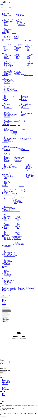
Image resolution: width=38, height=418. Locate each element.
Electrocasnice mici (5, 75)
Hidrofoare (27, 169)
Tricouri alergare (7, 224)
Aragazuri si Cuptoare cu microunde (20, 74)
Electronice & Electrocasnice (6, 382)
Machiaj (19, 125)
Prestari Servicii (4, 285)
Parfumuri (11, 130)
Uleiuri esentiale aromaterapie (9, 89)
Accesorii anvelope (7, 45)
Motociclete (27, 46)
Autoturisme (4, 46)
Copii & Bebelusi (23, 118)
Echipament (6, 217)
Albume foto (6, 284)
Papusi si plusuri (24, 190)
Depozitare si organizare (8, 163)
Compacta (6, 49)
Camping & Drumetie (5, 218)
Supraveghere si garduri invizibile (9, 259)
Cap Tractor (29, 55)
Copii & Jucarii (4, 185)
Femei (3, 118)
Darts (5, 232)
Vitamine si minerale (23, 137)
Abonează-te (12, 408)
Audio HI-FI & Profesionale (8, 70)
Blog (3, 301)
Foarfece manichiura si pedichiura (9, 141)
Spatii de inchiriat (7, 35)
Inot (17, 233)
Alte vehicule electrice (28, 65)
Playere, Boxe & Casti (7, 74)
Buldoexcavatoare (18, 56)
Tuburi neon (6, 184)
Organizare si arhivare (7, 283)
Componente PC (7, 17)
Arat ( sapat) (6, 56)
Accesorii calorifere (7, 171)
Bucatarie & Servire (22, 99)
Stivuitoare (17, 60)
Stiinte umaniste (6, 269)
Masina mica (6, 51)
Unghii (21, 128)
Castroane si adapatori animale (19, 237)
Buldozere (17, 57)
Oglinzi (22, 115)
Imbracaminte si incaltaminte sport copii (8, 211)
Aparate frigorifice (18, 69)
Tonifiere (18, 213)
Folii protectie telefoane (22, 17)
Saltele (14, 93)
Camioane (26, 52)
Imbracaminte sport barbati (8, 209)
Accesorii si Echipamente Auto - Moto (8, 61)
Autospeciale (18, 51)
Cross (28, 48)
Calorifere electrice (7, 83)
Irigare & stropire (28, 165)
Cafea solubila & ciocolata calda (19, 197)
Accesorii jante (18, 45)
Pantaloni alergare (7, 223)
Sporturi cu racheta (18, 214)
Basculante (28, 57)
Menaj (35, 287)
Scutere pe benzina (19, 48)
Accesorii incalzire (7, 172)
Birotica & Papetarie (5, 278)
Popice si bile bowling (7, 234)
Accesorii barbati (16, 121)
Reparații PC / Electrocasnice (6, 290)
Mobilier (35, 286)
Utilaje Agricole (4, 53)
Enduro (28, 50)
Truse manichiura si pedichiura (9, 139)
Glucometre (6, 143)
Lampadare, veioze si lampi (8, 108)
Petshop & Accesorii (5, 235)
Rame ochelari (6, 146)
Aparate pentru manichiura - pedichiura (10, 91)
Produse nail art (6, 140)
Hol (5, 97)
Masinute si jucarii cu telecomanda (26, 188)
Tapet (22, 111)
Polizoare (5, 159)
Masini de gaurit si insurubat (8, 156)
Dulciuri (15, 203)
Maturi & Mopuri (24, 107)
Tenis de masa (19, 216)
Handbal (18, 221)
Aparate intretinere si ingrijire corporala (10, 90)
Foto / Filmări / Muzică (30, 288)
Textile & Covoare (5, 99)
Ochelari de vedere (7, 149)
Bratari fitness (6, 28)
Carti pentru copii (5, 273)
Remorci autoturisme (30, 62)
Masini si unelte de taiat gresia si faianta (10, 167)
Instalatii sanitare (5, 174)
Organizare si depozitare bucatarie (26, 102)
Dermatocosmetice (13, 125)
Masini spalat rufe (18, 70)
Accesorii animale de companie (17, 236)
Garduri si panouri (7, 117)
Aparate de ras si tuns (29, 77)
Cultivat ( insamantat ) (7, 55)
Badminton (18, 217)
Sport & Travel (5, 318)
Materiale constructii (29, 174)
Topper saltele (15, 94)
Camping (5, 220)
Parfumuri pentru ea (15, 131)
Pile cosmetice (6, 137)
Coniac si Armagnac (7, 198)
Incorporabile (17, 73)
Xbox (5, 23)
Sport (28, 51)
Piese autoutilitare (29, 44)
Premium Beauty (20, 148)
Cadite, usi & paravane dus (25, 93)
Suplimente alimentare (23, 136)
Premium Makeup (22, 149)
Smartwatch (6, 26)
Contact (3, 302)
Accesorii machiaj (22, 129)
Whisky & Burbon (7, 197)
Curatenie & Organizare (23, 105)
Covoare (5, 100)
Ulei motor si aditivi (7, 64)
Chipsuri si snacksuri (17, 200)
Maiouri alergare (7, 225)
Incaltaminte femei (7, 120)
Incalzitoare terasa (7, 116)
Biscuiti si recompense (7, 241)
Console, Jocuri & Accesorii (8, 21)
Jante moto (17, 42)
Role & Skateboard (18, 223)
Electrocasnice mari (16, 68)
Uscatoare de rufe (18, 72)
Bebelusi (24, 121)
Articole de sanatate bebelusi (8, 191)
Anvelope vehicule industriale (9, 43)
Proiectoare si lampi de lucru (8, 181)
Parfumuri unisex (14, 133)
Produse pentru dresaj (5, 258)
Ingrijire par (14, 127)
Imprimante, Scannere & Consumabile (10, 19)
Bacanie (13, 198)
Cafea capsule (16, 196)
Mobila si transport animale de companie (8, 254)
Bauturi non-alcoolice (7, 195)
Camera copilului (7, 190)
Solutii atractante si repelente (8, 261)
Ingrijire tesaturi (6, 77)
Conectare (4, 2)
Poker (5, 233)
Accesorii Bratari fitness (8, 29)
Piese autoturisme (29, 41)
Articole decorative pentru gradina (9, 115)
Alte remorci (29, 64)
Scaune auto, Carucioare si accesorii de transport (11, 189)
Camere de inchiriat (7, 37)
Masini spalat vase (18, 71)
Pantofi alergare (6, 221)
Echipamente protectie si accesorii (9, 62)
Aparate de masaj (7, 87)
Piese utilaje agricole (30, 45)
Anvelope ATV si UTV (8, 44)
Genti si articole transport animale (9, 256)
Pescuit (5, 228)
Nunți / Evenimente (13, 289)
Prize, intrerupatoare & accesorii (9, 180)
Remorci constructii (30, 63)
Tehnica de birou (7, 279)
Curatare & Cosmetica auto (8, 65)
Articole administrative (7, 281)
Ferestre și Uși (4, 287)
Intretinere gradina (29, 167)
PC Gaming (6, 25)
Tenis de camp (19, 215)
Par (4, 127)
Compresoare (17, 159)
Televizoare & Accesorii (8, 69)
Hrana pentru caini (7, 237)
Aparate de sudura (18, 156)
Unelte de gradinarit (29, 164)
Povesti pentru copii (7, 275)
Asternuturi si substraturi (8, 246)
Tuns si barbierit (6, 128)
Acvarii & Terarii (7, 264)
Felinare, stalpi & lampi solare (9, 110)
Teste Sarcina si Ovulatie (8, 153)
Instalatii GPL (6, 67)
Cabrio (5, 47)
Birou (5, 96)
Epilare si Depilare (7, 129)
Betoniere (28, 53)
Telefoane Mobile (21, 15)
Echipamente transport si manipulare (10, 166)
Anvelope (3, 40)
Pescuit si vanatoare (5, 227)
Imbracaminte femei (7, 119)
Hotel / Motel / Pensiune (18, 36)
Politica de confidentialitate (6, 401)
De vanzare (14, 33)
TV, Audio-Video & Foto (6, 68)
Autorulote (17, 54)
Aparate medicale (5, 142)
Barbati (13, 118)
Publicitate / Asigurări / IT (22, 289)
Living (5, 95)
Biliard (5, 231)
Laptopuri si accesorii (7, 15)
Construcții (22, 286)
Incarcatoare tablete (21, 24)
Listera (3, 299)
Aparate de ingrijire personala (28, 75)
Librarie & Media (5, 266)
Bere (5, 196)
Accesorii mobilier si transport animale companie (12, 257)
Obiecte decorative (24, 114)
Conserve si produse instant (18, 202)
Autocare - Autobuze (30, 54)
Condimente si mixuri (17, 201)
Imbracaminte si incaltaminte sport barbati (8, 208)
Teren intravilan (16, 38)
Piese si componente (7, 216)
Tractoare (5, 54)
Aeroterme (6, 82)
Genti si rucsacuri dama (8, 121)
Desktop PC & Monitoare (8, 16)
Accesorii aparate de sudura (19, 157)
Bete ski (18, 231)
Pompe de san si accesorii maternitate (10, 188)
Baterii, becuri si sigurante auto (9, 66)
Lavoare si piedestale (24, 96)
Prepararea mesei (24, 100)
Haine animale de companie (8, 250)
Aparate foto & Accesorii (8, 72)
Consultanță (28, 287)
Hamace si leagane (7, 113)
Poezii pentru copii (7, 276)
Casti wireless (20, 19)
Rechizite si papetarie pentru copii (9, 280)
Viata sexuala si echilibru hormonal (25, 138)
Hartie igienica (23, 98)
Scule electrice (4, 155)
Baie (5, 98)
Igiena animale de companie (6, 245)
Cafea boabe (16, 194)
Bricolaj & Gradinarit (5, 154)
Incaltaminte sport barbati (8, 210)
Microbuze (17, 52)
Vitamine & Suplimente (21, 135)
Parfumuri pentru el (15, 132)
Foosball (5, 230)
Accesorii (5, 215)
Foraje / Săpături (10, 287)
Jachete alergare (6, 222)
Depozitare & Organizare (25, 108)
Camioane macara (30, 56)
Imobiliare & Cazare (5, 32)
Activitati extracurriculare (8, 274)
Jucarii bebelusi (23, 189)
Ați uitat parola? (2, 363)
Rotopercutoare (6, 157)
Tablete (19, 21)
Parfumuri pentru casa (15, 134)
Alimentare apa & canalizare (8, 176)
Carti (3, 267)
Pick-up (17, 53)
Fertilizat (5, 57)
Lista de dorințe (4, 300)
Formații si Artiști (21, 288)
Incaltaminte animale (7, 251)
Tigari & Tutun (6, 194)
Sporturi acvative (17, 232)
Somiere (14, 96)
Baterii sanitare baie (24, 97)
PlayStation (6, 22)
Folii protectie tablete (21, 23)
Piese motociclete (29, 42)
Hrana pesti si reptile (7, 239)
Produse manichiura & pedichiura (7, 135)
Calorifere (5, 170)
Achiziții (3, 286)
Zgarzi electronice (7, 262)
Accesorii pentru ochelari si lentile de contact (11, 147)
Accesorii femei (6, 123)
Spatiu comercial (16, 37)
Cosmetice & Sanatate (5, 124)
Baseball (18, 222)
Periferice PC (6, 18)
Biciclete (5, 214)
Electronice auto (6, 63)
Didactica (5, 270)
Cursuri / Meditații (13, 288)
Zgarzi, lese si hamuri (17, 238)
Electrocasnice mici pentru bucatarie (10, 78)
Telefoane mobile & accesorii (20, 14)
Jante (14, 40)
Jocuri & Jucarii (21, 186)
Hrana (3, 236)
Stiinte (5, 272)
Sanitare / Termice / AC (22, 287)
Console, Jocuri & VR (5, 20)
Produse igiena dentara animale (19, 243)
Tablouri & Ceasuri (24, 110)
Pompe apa (27, 170)
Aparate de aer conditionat (8, 80)
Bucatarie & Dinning (7, 93)
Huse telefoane (20, 16)
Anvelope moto (6, 42)
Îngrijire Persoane (5, 289)
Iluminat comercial (7, 182)
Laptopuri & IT (4, 14)
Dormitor (5, 94)
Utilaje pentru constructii (30, 172)
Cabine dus (23, 94)
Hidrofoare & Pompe (27, 168)
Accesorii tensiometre (7, 145)
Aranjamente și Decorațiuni (9, 286)
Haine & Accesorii (5, 384)
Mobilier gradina (7, 112)
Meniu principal (3, 297)
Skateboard (18, 224)
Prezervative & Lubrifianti (24, 153)
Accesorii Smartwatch (7, 27)
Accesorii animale (7, 253)
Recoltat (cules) (6, 58)
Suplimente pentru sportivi (24, 139)
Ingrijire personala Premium (24, 150)
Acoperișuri (17, 286)
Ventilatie (5, 177)
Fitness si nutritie (17, 211)
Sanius (18, 230)
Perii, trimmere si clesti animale (19, 241)
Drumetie (5, 219)
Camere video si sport (7, 73)
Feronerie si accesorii (7, 165)
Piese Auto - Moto (28, 40)
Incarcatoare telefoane (21, 18)
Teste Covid (6, 152)
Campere (17, 50)
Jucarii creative (23, 191)
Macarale (17, 58)
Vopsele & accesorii (29, 173)
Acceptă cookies (3, 416)
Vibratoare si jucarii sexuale (24, 152)
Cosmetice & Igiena (5, 125)
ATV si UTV (4, 52)
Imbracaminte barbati (17, 119)
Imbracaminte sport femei (8, 206)
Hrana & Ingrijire (5, 186)
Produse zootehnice (29, 166)
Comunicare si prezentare (8, 282)
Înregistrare (8, 2)
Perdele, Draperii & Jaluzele (8, 102)
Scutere (15, 46)
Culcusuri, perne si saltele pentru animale (10, 255)
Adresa (5, 1)
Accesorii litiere (6, 248)
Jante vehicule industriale (19, 43)
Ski (17, 227)
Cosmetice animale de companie (19, 244)
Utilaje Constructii (16, 55)
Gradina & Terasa (5, 111)
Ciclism (3, 213)
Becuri (5, 106)
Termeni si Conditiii (5, 400)
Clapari (18, 228)
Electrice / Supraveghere (30, 286)
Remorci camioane (30, 61)
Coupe (5, 50)
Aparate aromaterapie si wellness (9, 88)
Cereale (15, 199)
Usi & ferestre (28, 177)
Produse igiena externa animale (19, 242)
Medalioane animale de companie (9, 252)
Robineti (5, 178)
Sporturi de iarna (17, 226)
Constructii (25, 171)
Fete (23, 119)
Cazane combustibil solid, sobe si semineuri (11, 169)
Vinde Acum (2, 296)
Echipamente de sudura (18, 158)
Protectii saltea (15, 95)
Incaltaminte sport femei (8, 207)
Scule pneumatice (18, 161)
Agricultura (27, 163)
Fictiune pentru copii (7, 277)
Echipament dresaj (7, 260)
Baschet (18, 220)
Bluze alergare (6, 226)
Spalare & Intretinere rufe (25, 106)
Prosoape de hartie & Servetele (26, 104)
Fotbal (18, 219)
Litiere (5, 247)
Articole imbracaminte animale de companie (9, 249)
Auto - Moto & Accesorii (6, 39)
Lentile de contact (7, 150)
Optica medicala (4, 148)
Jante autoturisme (18, 41)
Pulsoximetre (6, 144)
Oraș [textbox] (3, 372)
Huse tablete (20, 22)
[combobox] (3, 372)
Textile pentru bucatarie (25, 103)
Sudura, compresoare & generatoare (18, 155)
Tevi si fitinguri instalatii (8, 175)
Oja (4, 136)
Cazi (22, 95)
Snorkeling (18, 234)
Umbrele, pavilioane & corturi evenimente (10, 114)
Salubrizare (28, 58)
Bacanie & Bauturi (5, 192)
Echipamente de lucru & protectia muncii (10, 164)
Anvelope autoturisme (7, 41)
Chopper (28, 47)
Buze (21, 127)
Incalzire (3, 168)
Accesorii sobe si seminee (8, 173)
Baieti (24, 120)
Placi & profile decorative (30, 176)
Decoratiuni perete (24, 112)
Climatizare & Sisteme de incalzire (7, 79)
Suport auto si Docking (21, 25)
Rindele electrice (7, 160)
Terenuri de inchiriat (7, 36)
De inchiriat (4, 33)
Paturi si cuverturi (7, 103)
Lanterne (5, 183)
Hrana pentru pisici (7, 238)
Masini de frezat (6, 161)
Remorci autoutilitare (30, 60)
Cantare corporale (7, 86)
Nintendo (5, 24)
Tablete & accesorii (19, 20)
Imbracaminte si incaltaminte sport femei (8, 205)
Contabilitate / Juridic (5, 288)
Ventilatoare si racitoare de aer (9, 81)
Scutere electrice (18, 47)
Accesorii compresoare (18, 160)
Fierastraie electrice (7, 158)
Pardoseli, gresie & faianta (30, 175)
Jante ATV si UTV (19, 44)
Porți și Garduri (15, 287)
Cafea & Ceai (14, 193)
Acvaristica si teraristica (6, 263)
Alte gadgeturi (6, 31)
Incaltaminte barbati (17, 120)
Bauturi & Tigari (5, 193)
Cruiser (28, 49)
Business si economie (7, 271)
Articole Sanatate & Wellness (6, 85)
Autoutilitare (16, 49)
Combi (5, 48)
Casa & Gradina (4, 92)
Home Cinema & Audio (8, 71)
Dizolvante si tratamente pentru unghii (10, 138)
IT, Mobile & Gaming (5, 13)
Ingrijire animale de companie (16, 239)
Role (17, 225)
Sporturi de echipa (18, 218)
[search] (10, 7)
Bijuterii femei (6, 122)
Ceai (15, 195)
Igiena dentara (6, 130)
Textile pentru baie (7, 104)
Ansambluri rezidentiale (17, 35)
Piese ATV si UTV (30, 43)
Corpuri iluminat (7, 107)
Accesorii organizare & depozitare (26, 113)
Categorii (7, 297)
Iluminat (3, 105)
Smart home (6, 30)
